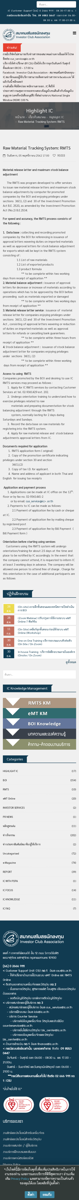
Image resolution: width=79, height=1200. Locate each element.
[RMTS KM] (39, 703)
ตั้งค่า (31, 1195)
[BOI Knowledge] (39, 723)
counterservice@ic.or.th (17, 1026)
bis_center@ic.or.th (54, 1030)
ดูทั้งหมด (71, 662)
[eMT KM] (39, 713)
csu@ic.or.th (64, 971)
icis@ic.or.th (41, 1012)
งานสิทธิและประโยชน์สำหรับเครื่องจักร (23, 1133)
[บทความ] (39, 734)
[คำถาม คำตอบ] (39, 744)
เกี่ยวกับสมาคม (37, 117)
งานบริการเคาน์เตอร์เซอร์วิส (18, 1158)
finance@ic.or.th (47, 1044)
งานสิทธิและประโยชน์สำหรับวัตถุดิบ (22, 1139)
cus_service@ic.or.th (22, 58)
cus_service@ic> (36, 501)
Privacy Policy (20, 1179)
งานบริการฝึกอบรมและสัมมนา (19, 1152)
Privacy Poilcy (11, 1165)
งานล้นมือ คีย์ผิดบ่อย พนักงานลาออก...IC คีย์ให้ (29, 86)
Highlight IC (56, 117)
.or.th (50, 501)
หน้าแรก (20, 117)
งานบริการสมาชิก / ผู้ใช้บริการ (20, 1146)
